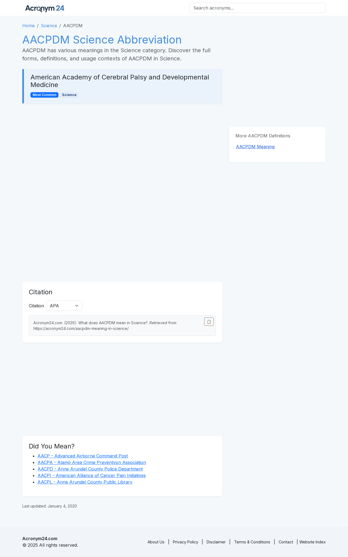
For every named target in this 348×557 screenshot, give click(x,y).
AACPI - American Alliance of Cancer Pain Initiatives (92, 475)
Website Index (312, 542)
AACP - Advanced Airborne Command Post (83, 456)
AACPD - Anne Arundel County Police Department (90, 469)
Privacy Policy (185, 542)
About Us (156, 542)
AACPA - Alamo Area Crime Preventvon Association (92, 462)
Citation (36, 305)
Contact (286, 542)
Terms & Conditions (252, 542)
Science (49, 25)
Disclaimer (216, 542)
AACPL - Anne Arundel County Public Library (85, 482)
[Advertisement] (122, 150)
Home (28, 25)
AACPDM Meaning (255, 146)
